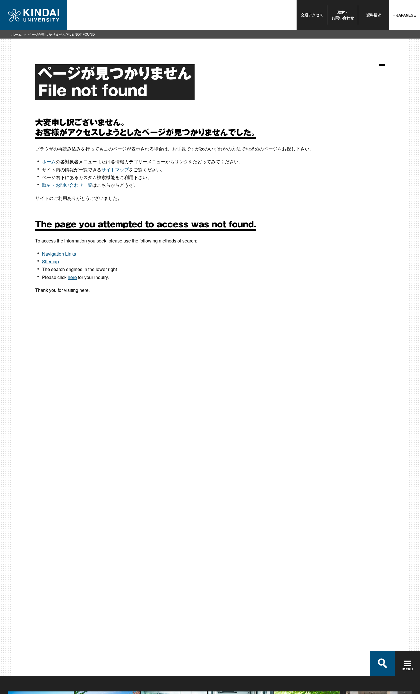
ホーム (16, 34)
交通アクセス (312, 14)
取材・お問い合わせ (343, 14)
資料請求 (373, 14)
